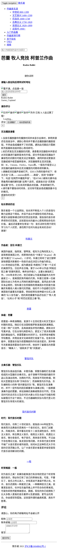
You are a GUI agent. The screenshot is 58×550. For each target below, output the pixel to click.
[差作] (11, 112)
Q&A (9, 41)
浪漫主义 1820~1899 (22, 25)
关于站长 (11, 39)
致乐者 (21, 3)
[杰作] (31, 112)
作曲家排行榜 (13, 35)
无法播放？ (11, 122)
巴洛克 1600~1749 (21, 19)
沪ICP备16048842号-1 (35, 546)
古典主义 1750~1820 (22, 22)
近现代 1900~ (18, 29)
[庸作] (18, 112)
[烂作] (4, 112)
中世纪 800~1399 (20, 12)
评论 (3, 122)
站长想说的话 (24, 122)
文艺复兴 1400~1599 (22, 15)
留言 (3, 532)
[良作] (24, 112)
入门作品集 (12, 32)
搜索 (9, 45)
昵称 (3, 519)
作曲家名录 (12, 9)
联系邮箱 (5, 522)
